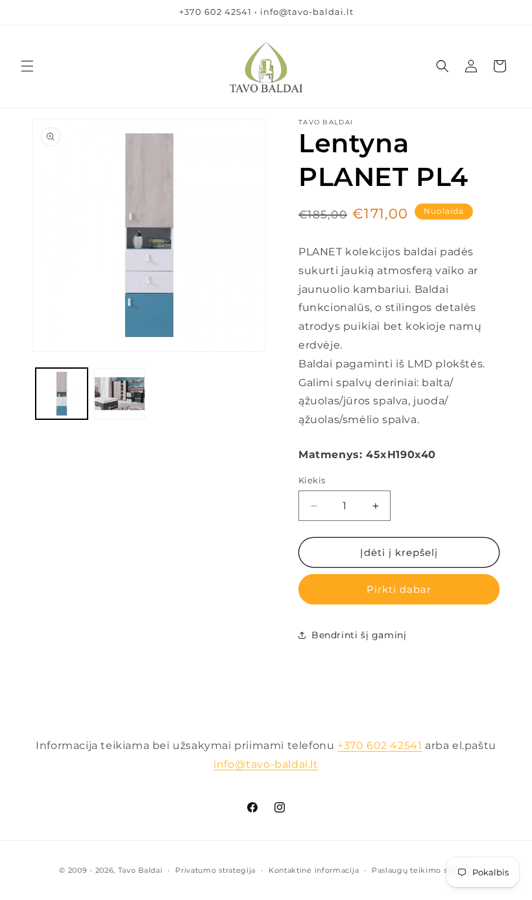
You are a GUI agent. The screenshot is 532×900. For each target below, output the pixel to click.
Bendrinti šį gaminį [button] (358, 635)
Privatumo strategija (215, 870)
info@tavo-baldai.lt (265, 764)
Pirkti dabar (399, 589)
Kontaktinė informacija (314, 870)
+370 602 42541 (379, 745)
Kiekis (311, 480)
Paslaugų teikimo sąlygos (422, 870)
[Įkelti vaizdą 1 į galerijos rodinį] (62, 394)
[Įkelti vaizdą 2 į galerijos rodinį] (120, 394)
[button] (27, 66)
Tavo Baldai (140, 870)
